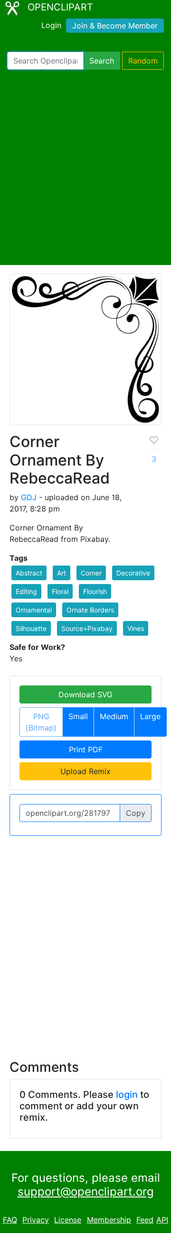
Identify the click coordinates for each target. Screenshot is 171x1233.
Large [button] (150, 716)
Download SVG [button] (85, 694)
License (67, 1219)
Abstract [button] (29, 573)
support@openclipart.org (86, 1191)
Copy (135, 813)
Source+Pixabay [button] (87, 628)
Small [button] (78, 716)
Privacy (35, 1219)
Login (51, 25)
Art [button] (61, 573)
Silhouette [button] (31, 628)
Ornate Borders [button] (90, 610)
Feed (144, 1219)
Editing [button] (26, 591)
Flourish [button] (95, 591)
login (127, 1094)
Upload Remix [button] (85, 771)
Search (101, 60)
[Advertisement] (85, 167)
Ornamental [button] (34, 610)
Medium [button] (114, 716)
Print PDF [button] (86, 749)
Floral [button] (60, 591)
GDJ (29, 497)
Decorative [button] (133, 573)
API (162, 1219)
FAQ (10, 1219)
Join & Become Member (115, 25)
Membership (109, 1219)
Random (143, 60)
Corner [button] (91, 573)
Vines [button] (135, 628)
